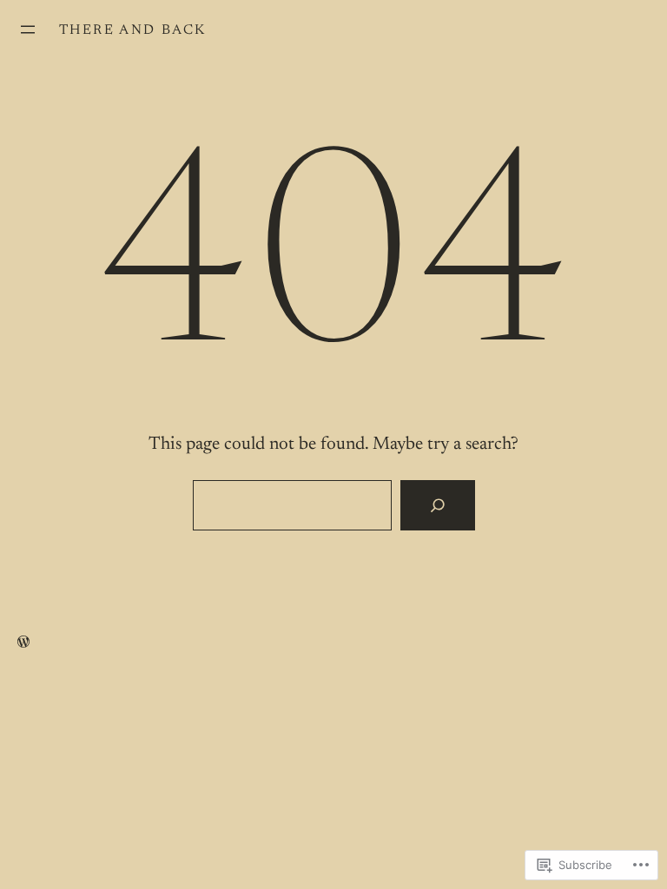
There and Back (133, 30)
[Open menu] (27, 29)
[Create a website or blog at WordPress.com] (23, 643)
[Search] (437, 505)
